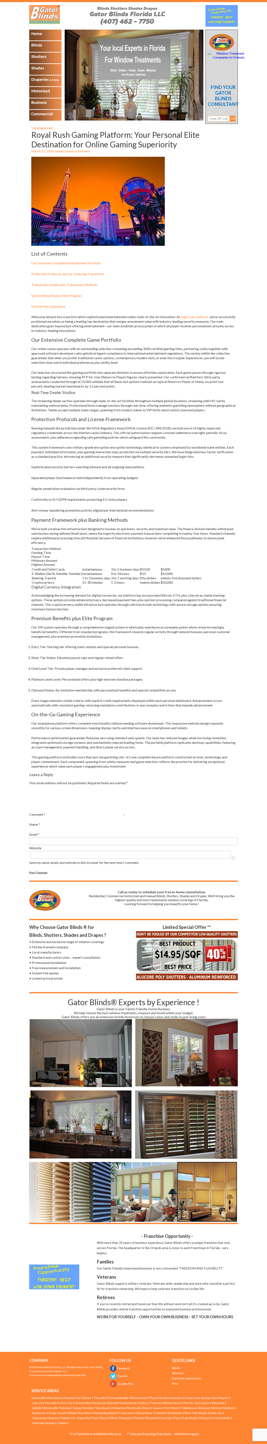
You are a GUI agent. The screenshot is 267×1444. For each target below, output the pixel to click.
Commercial (42, 114)
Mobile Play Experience (48, 306)
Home (36, 34)
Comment (37, 814)
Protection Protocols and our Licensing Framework (67, 274)
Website (35, 848)
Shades (37, 68)
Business (39, 102)
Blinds (36, 45)
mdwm (59, 151)
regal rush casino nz (194, 317)
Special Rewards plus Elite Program (56, 295)
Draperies (45, 80)
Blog (175, 1383)
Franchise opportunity (186, 1378)
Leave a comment (77, 151)
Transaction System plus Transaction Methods (64, 285)
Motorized (40, 91)
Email (34, 834)
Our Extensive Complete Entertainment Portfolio (66, 263)
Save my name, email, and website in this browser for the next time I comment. (84, 862)
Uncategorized (42, 128)
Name (34, 824)
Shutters (38, 57)
